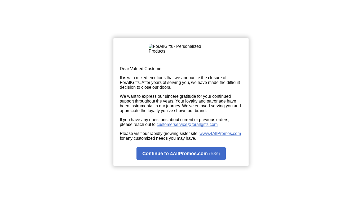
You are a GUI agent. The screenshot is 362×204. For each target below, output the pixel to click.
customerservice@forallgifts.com (187, 124)
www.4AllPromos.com (220, 133)
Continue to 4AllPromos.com (181, 153)
